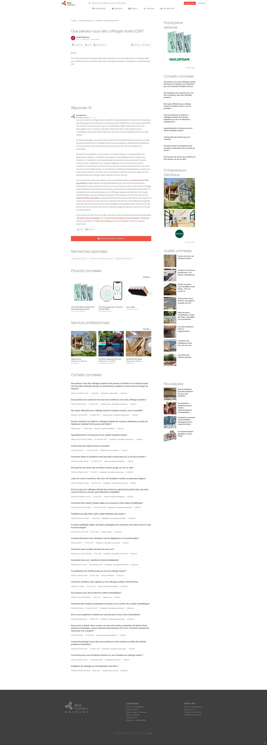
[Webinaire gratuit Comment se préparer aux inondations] (170, 428)
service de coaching (103, 221)
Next (150, 293)
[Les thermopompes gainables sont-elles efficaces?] (170, 442)
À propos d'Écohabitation (135, 707)
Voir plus (146, 277)
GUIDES (134, 9)
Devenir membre (132, 709)
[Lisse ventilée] (138, 291)
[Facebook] (65, 712)
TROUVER (150, 9)
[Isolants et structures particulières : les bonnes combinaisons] (170, 281)
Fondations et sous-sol (86, 20)
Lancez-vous (190, 3)
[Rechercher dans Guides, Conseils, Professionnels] (90, 3)
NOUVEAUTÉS (168, 9)
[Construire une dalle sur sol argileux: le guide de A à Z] (170, 309)
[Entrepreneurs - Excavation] (111, 343)
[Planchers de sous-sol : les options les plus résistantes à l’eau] (170, 400)
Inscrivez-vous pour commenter (111, 238)
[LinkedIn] (76, 712)
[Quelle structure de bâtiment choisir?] (170, 267)
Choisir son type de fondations (104, 428)
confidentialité (141, 720)
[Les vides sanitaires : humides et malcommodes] (170, 337)
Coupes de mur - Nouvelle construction (114, 404)
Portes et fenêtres (107, 575)
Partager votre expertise (192, 712)
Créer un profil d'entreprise (193, 707)
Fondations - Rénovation (109, 393)
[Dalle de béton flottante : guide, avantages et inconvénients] (170, 323)
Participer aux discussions (193, 715)
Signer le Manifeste (133, 715)
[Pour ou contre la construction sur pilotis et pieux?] (170, 295)
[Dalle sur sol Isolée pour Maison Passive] (170, 365)
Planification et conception (109, 450)
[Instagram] (72, 712)
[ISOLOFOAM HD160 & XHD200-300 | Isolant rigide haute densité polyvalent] (83, 291)
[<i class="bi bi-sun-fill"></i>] (265, 743)
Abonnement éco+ (190, 709)
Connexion (201, 3)
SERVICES (118, 9)
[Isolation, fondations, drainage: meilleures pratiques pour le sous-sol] (170, 351)
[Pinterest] (83, 712)
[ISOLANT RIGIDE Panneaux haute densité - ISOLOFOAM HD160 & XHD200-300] (179, 48)
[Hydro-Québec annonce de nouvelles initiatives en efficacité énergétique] (170, 414)
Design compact (106, 532)
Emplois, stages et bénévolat (136, 712)
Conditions (129, 720)
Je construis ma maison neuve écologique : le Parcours (128, 218)
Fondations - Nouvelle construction (106, 20)
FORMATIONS (100, 9)
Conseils (73, 20)
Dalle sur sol (107, 597)
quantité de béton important (87, 198)
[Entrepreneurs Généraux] (83, 343)
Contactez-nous (131, 717)
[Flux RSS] (87, 712)
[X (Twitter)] (80, 712)
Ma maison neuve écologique (88, 218)
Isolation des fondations (124, 258)
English (149, 733)
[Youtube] (69, 712)
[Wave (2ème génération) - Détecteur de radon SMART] (111, 291)
